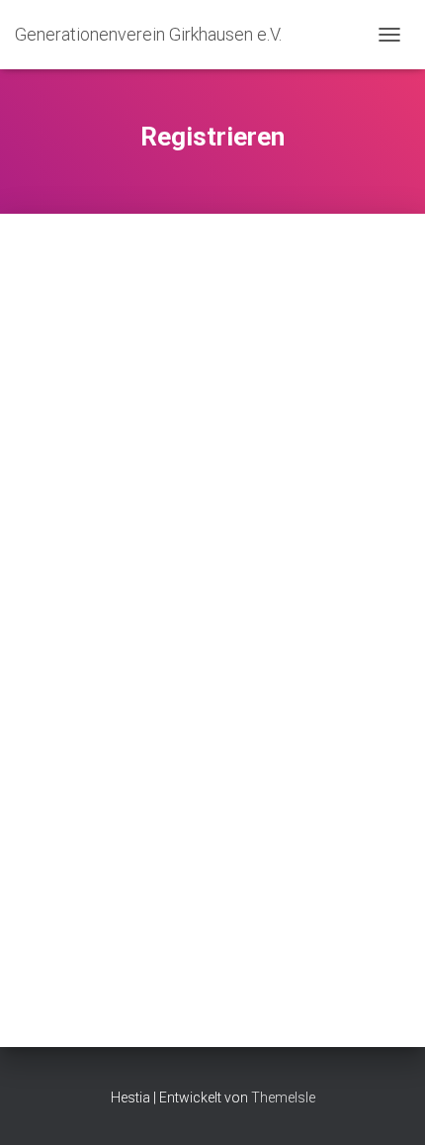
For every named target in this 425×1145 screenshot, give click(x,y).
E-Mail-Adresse (69, 606)
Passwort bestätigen (86, 829)
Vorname (46, 382)
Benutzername (67, 270)
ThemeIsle (283, 1097)
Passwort (47, 717)
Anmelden (315, 952)
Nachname (52, 494)
